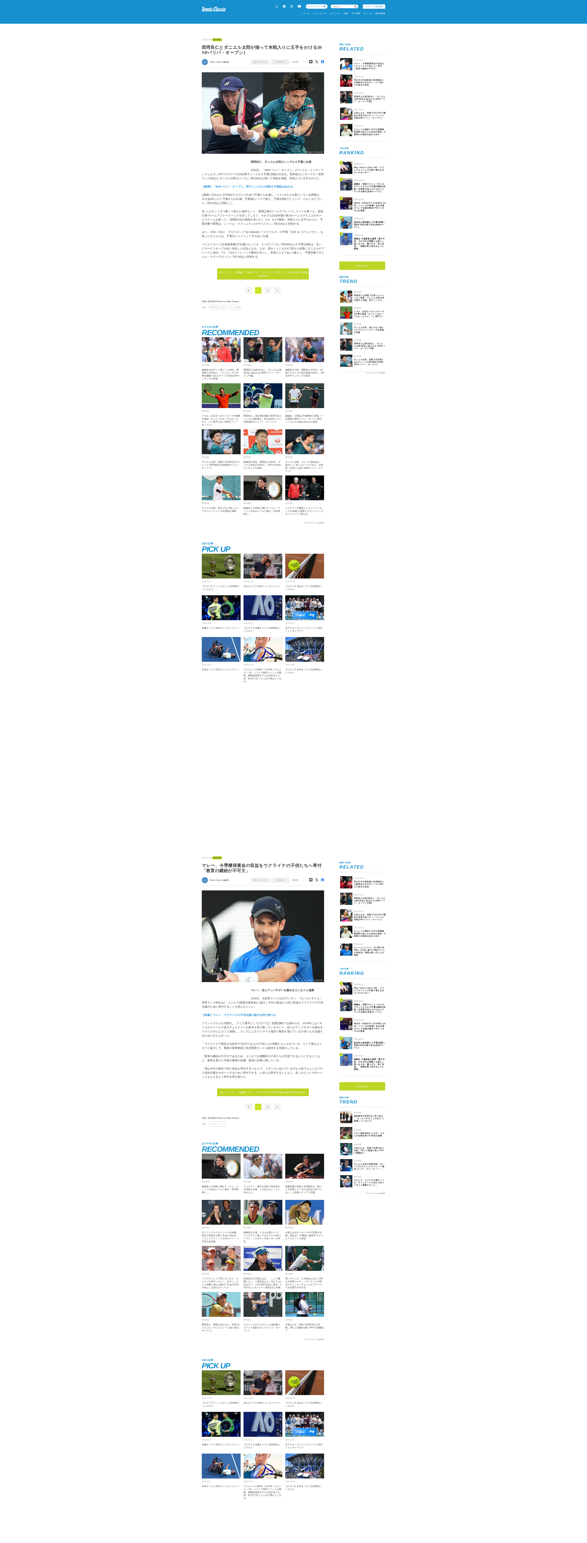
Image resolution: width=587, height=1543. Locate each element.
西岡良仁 (214, 307)
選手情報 (217, 40)
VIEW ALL (362, 265)
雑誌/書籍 (380, 13)
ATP (223, 307)
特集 (346, 13)
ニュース (305, 13)
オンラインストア (315, 6)
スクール (367, 13)
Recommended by (311, 523)
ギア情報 (355, 13)
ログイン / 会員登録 (374, 6)
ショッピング (320, 13)
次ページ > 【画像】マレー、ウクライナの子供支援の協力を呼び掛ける (263, 1092)
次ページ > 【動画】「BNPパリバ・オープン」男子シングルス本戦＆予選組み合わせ (263, 274)
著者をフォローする (260, 62)
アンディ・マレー (217, 1124)
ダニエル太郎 (234, 307)
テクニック (335, 13)
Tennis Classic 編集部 (219, 62)
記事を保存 (280, 62)
